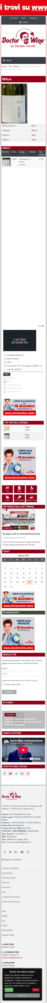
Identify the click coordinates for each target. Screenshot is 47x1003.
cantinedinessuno (14, 385)
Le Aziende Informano (11, 897)
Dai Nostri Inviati (8, 878)
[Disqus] (23, 221)
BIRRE (4, 916)
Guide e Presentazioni (11, 902)
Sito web (10, 378)
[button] (23, 22)
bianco (16, 66)
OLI (3, 921)
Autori (23, 18)
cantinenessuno (13, 391)
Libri (3, 892)
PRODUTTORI (8, 935)
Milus (27, 435)
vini (10, 66)
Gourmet (5, 883)
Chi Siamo (14, 18)
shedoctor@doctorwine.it (12, 958)
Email (8, 381)
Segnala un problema (13, 859)
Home (4, 66)
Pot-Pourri (6, 887)
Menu (9, 60)
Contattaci (33, 18)
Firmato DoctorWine (10, 868)
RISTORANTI (7, 930)
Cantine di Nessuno (15, 355)
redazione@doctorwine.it (12, 968)
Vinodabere (10, 715)
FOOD (4, 926)
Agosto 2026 (23, 555)
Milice (27, 427)
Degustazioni (7, 873)
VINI (3, 911)
